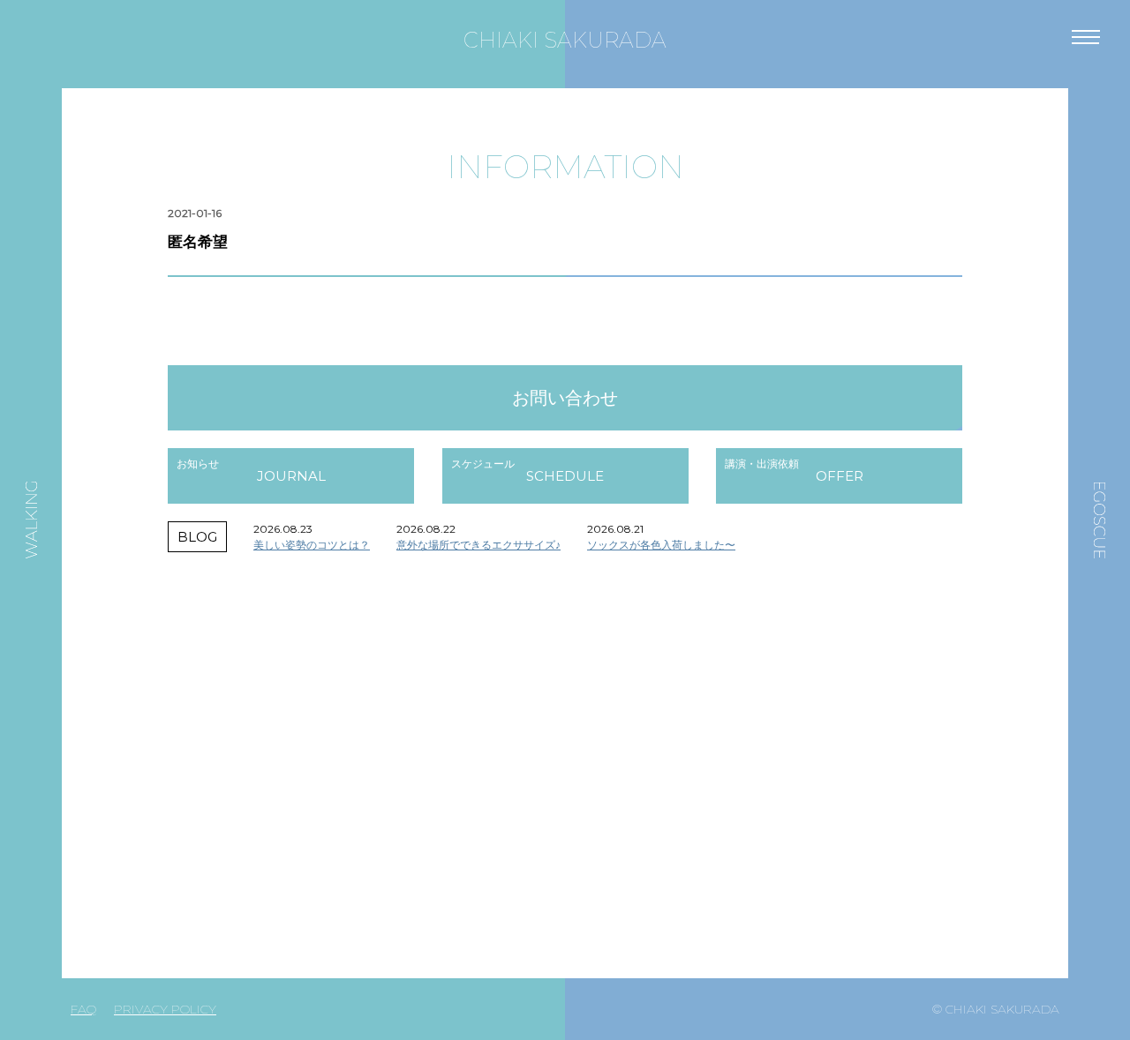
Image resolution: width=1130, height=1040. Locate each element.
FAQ (83, 1009)
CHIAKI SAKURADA (565, 40)
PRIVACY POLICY (165, 1009)
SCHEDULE (565, 476)
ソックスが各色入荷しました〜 (661, 544)
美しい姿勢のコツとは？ (311, 544)
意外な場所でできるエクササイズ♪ (478, 544)
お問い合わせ (565, 397)
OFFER (839, 476)
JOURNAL (291, 476)
